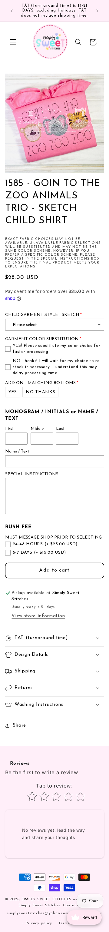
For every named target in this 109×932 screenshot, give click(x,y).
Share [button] (19, 725)
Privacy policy (39, 923)
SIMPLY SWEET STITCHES (46, 899)
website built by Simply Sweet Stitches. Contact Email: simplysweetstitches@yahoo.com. (55, 906)
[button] (13, 42)
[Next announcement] (97, 11)
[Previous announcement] (11, 11)
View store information (38, 616)
